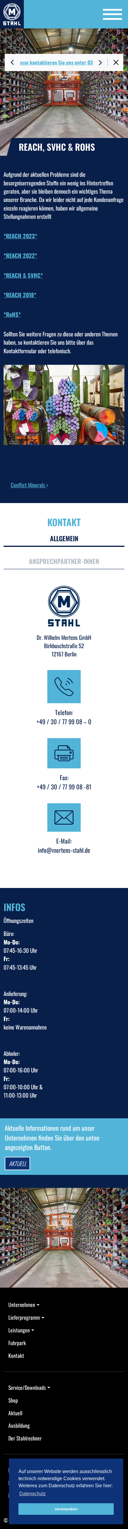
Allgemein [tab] (64, 538)
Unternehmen (21, 1304)
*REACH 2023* (20, 236)
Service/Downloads (27, 1387)
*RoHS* (12, 314)
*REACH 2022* (20, 255)
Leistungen (19, 1330)
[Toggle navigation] (112, 14)
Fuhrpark (17, 1343)
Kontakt (16, 1355)
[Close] (116, 62)
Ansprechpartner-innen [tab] (64, 561)
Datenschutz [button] (32, 1493)
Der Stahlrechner (25, 1438)
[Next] (100, 62)
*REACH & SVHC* (23, 275)
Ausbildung (19, 1425)
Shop (13, 1400)
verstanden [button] (66, 1508)
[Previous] (12, 62)
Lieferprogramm (24, 1317)
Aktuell (17, 1163)
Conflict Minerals (28, 485)
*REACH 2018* (20, 294)
